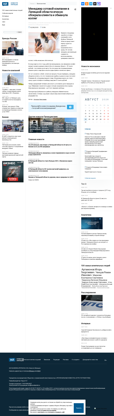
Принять (78, 408)
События (87, 129)
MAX (39, 371)
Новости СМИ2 (33, 180)
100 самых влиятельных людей (12, 10)
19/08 (82, 203)
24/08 (82, 69)
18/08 (3, 134)
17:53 (86, 313)
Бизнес (5, 117)
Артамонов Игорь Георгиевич (91, 271)
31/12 (82, 343)
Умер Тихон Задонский (93, 134)
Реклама (65, 359)
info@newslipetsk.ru (34, 385)
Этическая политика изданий (31, 359)
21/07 (82, 326)
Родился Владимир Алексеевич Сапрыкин (96, 168)
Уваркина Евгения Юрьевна (94, 280)
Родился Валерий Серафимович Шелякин (96, 152)
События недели (7, 13)
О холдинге (75, 359)
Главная (32, 3)
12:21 (86, 187)
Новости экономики (90, 66)
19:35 (86, 78)
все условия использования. (47, 410)
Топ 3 (83, 184)
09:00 (7, 58)
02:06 (86, 69)
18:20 (7, 87)
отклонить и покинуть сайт (56, 412)
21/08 (82, 255)
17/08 (3, 96)
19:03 (86, 326)
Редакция (56, 359)
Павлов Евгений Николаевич (89, 287)
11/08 (3, 104)
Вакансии (47, 359)
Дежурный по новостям (90, 359)
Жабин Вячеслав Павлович (100, 286)
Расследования (88, 292)
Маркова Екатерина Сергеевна (92, 276)
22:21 (86, 335)
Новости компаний (11, 70)
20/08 (3, 87)
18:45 (6, 96)
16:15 (86, 86)
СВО (3, 22)
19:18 (7, 143)
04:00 (86, 232)
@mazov (32, 371)
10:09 (86, 195)
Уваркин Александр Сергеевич (94, 282)
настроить (41, 412)
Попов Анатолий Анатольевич (103, 287)
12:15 (85, 343)
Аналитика (5, 19)
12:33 (86, 203)
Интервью (5, 16)
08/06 (82, 313)
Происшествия (41, 3)
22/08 (3, 58)
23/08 (82, 78)
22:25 (7, 134)
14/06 (82, 335)
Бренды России (9, 38)
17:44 (7, 151)
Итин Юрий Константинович (96, 283)
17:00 (6, 104)
